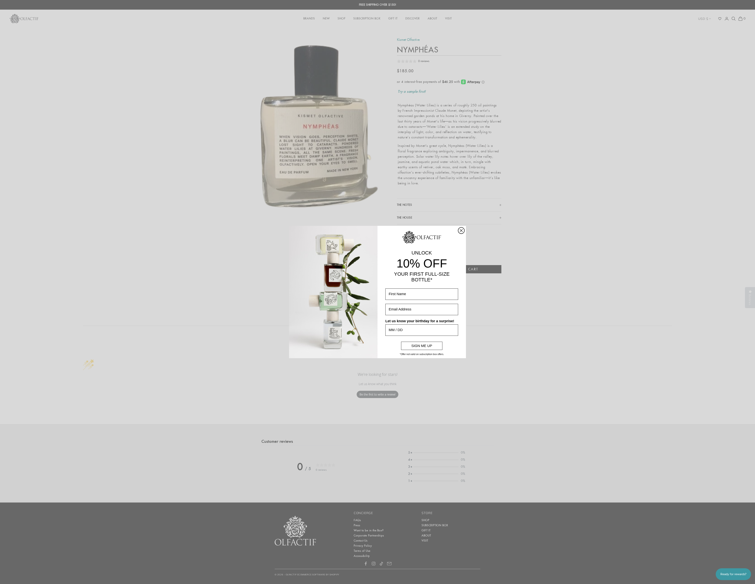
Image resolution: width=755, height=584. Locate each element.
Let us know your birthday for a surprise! (419, 321)
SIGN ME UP (421, 346)
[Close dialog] (461, 230)
